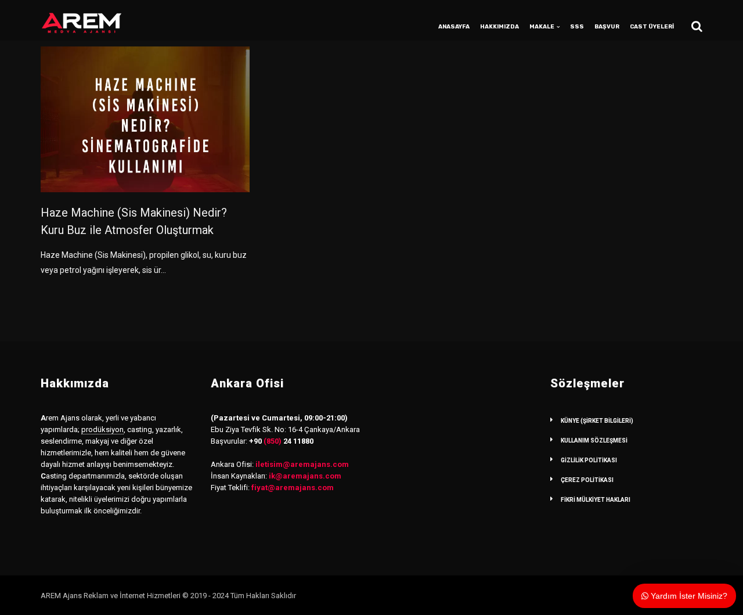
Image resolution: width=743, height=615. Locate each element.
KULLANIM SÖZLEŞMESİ (594, 440)
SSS (577, 26)
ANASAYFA (454, 26)
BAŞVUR (606, 26)
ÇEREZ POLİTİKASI (587, 480)
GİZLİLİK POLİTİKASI (589, 460)
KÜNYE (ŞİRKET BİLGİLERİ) (597, 421)
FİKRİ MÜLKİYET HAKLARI (595, 500)
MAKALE (541, 26)
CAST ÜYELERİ (652, 26)
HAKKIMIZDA (499, 26)
